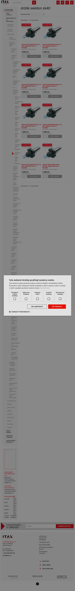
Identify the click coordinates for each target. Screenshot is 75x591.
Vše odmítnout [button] (37, 306)
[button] (19, 312)
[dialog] (37, 295)
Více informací (45, 288)
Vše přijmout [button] (57, 306)
